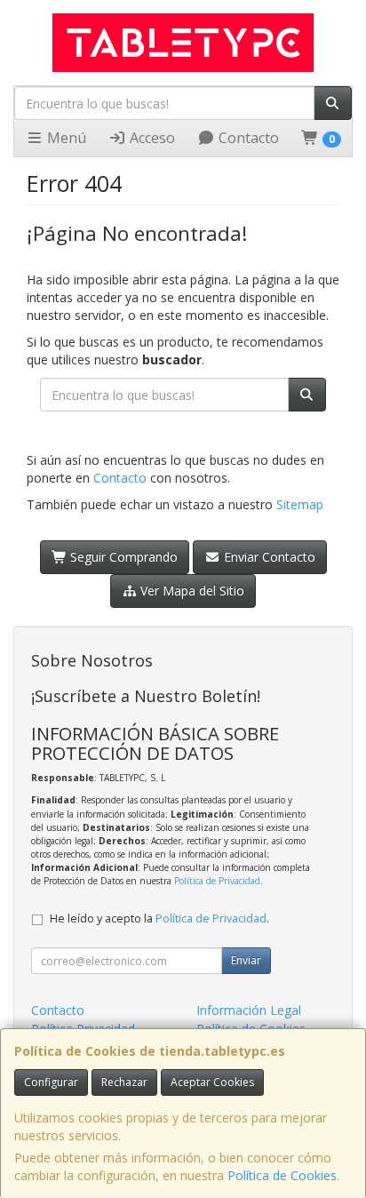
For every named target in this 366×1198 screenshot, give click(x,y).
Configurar (51, 1082)
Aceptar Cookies (212, 1082)
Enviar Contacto (267, 556)
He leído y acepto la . (159, 918)
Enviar (246, 960)
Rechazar (124, 1082)
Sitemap (299, 504)
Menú (65, 138)
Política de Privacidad (217, 881)
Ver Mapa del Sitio (190, 590)
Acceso (150, 138)
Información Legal (248, 1010)
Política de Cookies (282, 1175)
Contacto (247, 138)
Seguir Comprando (122, 556)
